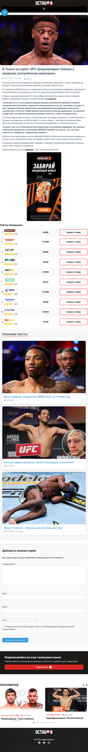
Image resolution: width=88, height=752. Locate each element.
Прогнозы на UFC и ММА (10, 715)
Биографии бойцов (53, 715)
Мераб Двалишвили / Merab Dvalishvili (64, 718)
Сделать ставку (73, 232)
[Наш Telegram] (4, 12)
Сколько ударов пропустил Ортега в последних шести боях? (39, 462)
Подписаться (42, 667)
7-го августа (50, 99)
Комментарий (9, 564)
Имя (4, 594)
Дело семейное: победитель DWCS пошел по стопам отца (37, 396)
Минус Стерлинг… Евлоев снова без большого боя (33, 527)
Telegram (29, 150)
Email (5, 607)
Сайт (4, 620)
